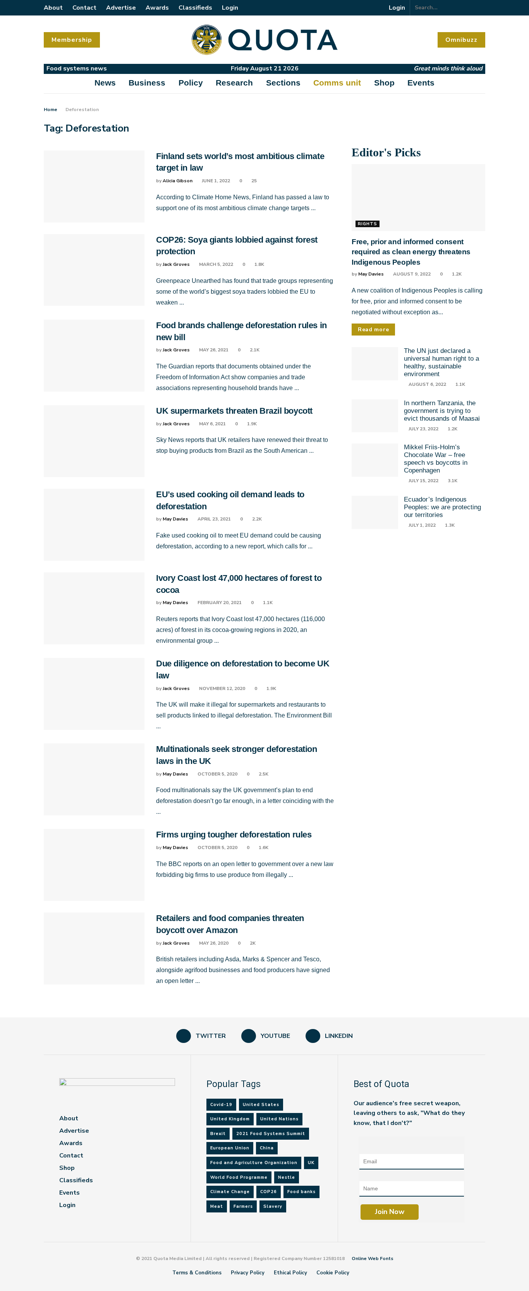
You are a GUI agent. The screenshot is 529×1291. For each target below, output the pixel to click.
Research (234, 82)
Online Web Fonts (372, 1258)
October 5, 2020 (216, 774)
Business (147, 82)
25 (253, 181)
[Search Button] (481, 8)
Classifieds (195, 7)
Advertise (121, 7)
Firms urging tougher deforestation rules (233, 834)
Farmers (243, 1206)
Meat (216, 1206)
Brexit (218, 1134)
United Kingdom (230, 1119)
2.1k (254, 350)
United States (261, 1105)
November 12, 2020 (221, 688)
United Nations (279, 1119)
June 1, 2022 (215, 181)
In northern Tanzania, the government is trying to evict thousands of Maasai (442, 410)
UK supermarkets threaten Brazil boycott (234, 411)
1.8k (258, 264)
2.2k (256, 519)
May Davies (175, 519)
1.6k (263, 847)
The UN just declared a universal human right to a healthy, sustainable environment (441, 362)
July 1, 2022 (421, 525)
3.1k (452, 481)
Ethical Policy (290, 1272)
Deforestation (82, 109)
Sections (283, 82)
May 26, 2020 (213, 943)
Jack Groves (176, 264)
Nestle (286, 1177)
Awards (157, 7)
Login (230, 7)
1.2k (456, 274)
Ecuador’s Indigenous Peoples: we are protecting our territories (442, 507)
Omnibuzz (461, 40)
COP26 (268, 1192)
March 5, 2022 (215, 264)
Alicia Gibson (177, 181)
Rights (367, 224)
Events (421, 82)
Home (50, 109)
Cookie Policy (332, 1272)
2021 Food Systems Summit (270, 1134)
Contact (84, 7)
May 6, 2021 (212, 424)
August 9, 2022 (411, 274)
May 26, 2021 (213, 350)
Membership (72, 40)
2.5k (263, 774)
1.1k (267, 602)
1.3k (449, 525)
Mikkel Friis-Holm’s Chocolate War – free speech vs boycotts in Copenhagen (435, 458)
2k (252, 943)
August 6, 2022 (426, 384)
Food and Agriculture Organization (253, 1163)
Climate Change (230, 1192)
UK (311, 1163)
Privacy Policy (247, 1272)
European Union (229, 1148)
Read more (373, 329)
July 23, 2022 (422, 429)
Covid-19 (221, 1105)
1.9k (251, 424)
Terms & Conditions (197, 1272)
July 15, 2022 (422, 481)
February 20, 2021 (219, 602)
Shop (384, 82)
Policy (191, 82)
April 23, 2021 (213, 519)
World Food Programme (239, 1177)
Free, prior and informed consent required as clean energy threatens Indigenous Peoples (411, 252)
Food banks (301, 1192)
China (267, 1148)
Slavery (272, 1206)
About (53, 7)
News (105, 82)
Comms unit (337, 82)
